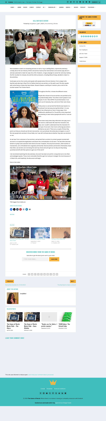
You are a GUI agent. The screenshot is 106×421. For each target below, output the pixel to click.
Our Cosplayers (83, 49)
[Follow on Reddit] (59, 393)
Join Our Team (83, 53)
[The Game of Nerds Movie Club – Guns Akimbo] (32, 317)
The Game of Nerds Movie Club (58, 239)
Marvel (68, 7)
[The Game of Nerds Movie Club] (61, 232)
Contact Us (82, 46)
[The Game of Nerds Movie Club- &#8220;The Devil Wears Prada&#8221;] (19, 232)
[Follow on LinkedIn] (62, 393)
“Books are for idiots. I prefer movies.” (49, 325)
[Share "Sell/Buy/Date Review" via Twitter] (32, 274)
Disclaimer (49, 389)
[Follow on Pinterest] (53, 393)
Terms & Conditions (59, 389)
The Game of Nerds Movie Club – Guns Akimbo (30, 326)
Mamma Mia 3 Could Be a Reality (38, 239)
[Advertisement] (89, 96)
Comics (31, 7)
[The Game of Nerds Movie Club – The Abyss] (15, 317)
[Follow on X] (50, 393)
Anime (19, 7)
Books (25, 7)
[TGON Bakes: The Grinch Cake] (66, 317)
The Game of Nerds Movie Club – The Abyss (13, 326)
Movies (76, 7)
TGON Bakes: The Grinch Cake (64, 325)
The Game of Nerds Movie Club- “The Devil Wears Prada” (19, 239)
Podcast (82, 7)
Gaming (61, 7)
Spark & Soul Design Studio (63, 403)
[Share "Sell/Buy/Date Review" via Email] (53, 274)
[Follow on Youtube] (47, 393)
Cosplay (38, 7)
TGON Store (82, 61)
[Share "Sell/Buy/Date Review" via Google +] (35, 274)
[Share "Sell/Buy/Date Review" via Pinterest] (41, 274)
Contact (43, 389)
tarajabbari (33, 23)
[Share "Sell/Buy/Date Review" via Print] (57, 274)
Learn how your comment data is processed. (41, 375)
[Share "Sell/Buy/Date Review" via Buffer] (47, 274)
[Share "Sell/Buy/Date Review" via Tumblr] (38, 274)
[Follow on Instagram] (43, 393)
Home (12, 7)
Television (91, 7)
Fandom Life (51, 7)
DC (43, 7)
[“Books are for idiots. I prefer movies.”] (49, 317)
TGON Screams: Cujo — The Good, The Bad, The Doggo (28, 2)
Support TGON (83, 57)
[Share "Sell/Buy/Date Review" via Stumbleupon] (50, 274)
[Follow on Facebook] (40, 393)
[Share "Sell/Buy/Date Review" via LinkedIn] (44, 274)
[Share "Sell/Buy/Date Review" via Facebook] (29, 274)
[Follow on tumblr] (56, 393)
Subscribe (54, 259)
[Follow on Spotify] (65, 393)
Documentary (49, 23)
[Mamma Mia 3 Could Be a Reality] (40, 232)
